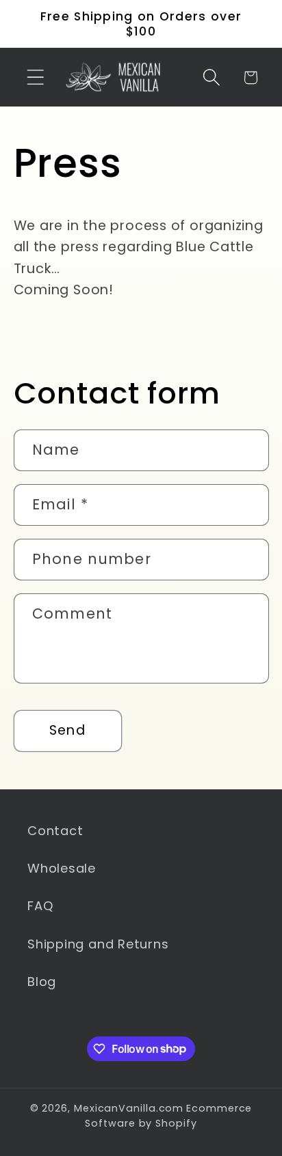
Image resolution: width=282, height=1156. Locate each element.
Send (67, 730)
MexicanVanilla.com (128, 1108)
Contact (55, 830)
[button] (35, 77)
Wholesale (61, 868)
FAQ (40, 905)
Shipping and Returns (98, 944)
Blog (41, 981)
